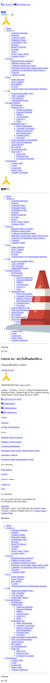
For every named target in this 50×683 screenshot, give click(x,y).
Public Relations (17, 79)
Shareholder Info (18, 124)
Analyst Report (17, 144)
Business (14, 532)
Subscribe (5, 506)
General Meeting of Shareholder (24, 140)
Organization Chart (19, 42)
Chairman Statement (19, 33)
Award (14, 52)
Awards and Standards (10, 427)
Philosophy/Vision (18, 40)
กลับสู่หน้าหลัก (7, 370)
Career (14, 165)
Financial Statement (24, 110)
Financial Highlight (24, 112)
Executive (15, 49)
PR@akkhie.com (23, 4)
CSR (8, 588)
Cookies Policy (7, 513)
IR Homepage (17, 105)
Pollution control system (21, 63)
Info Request (11, 161)
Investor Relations (13, 600)
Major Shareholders (24, 126)
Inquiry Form (16, 170)
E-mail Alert (16, 168)
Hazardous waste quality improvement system (29, 68)
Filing (18, 121)
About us (4, 423)
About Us (10, 528)
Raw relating (16, 84)
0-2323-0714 (8, 4)
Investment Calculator (25, 158)
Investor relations (13, 103)
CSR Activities (17, 98)
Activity (4, 474)
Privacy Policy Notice (20, 54)
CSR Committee (18, 96)
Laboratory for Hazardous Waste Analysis (28, 70)
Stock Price (21, 154)
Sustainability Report (19, 100)
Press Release (6, 470)
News (8, 77)
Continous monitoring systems (23, 65)
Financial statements (24, 607)
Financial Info (17, 107)
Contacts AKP (17, 163)
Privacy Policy (40, 511)
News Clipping (17, 82)
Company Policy (18, 56)
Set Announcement (19, 149)
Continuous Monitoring (10, 446)
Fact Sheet (20, 138)
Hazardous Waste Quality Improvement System (20, 450)
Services (9, 58)
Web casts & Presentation (21, 142)
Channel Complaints (19, 172)
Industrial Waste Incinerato (12, 437)
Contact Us (5, 484)
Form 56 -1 (21, 119)
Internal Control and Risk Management (24, 132)
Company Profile (18, 38)
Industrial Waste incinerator (22, 61)
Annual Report (22, 117)
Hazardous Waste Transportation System (17, 459)
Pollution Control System (11, 442)
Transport (15, 72)
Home (8, 28)
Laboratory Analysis (9, 455)
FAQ (3, 489)
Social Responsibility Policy (22, 93)
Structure (15, 45)
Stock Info (15, 151)
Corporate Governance (25, 128)
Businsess (15, 35)
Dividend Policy (23, 135)
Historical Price (22, 156)
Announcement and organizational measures (29, 89)
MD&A (19, 114)
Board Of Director (18, 47)
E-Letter (14, 86)
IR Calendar (16, 147)
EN (5, 15)
